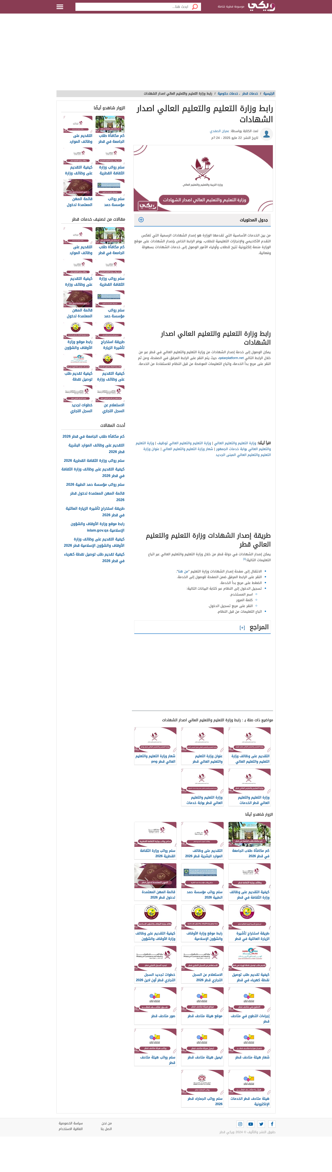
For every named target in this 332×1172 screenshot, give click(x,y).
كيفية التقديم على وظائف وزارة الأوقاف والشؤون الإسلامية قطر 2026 (94, 542)
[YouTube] (250, 1124)
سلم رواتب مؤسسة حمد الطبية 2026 (95, 484)
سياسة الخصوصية (71, 1123)
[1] (244, 559)
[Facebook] (272, 1124)
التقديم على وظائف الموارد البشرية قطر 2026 (96, 448)
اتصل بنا (106, 1129)
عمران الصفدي (219, 131)
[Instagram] (240, 1124)
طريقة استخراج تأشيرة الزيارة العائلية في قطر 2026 (95, 511)
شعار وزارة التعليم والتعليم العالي (187, 449)
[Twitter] (261, 1124)
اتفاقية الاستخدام (71, 1129)
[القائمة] (59, 7)
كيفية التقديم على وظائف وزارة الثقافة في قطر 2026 (92, 472)
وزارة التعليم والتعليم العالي (235, 443)
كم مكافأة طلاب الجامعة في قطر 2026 (93, 436)
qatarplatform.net (231, 358)
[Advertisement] (166, 54)
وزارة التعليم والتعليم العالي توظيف (184, 443)
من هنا (183, 571)
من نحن (107, 1123)
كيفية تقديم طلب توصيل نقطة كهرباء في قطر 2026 (94, 557)
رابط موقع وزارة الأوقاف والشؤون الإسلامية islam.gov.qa (97, 527)
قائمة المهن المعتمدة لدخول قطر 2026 (97, 496)
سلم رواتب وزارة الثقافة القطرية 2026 (94, 461)
